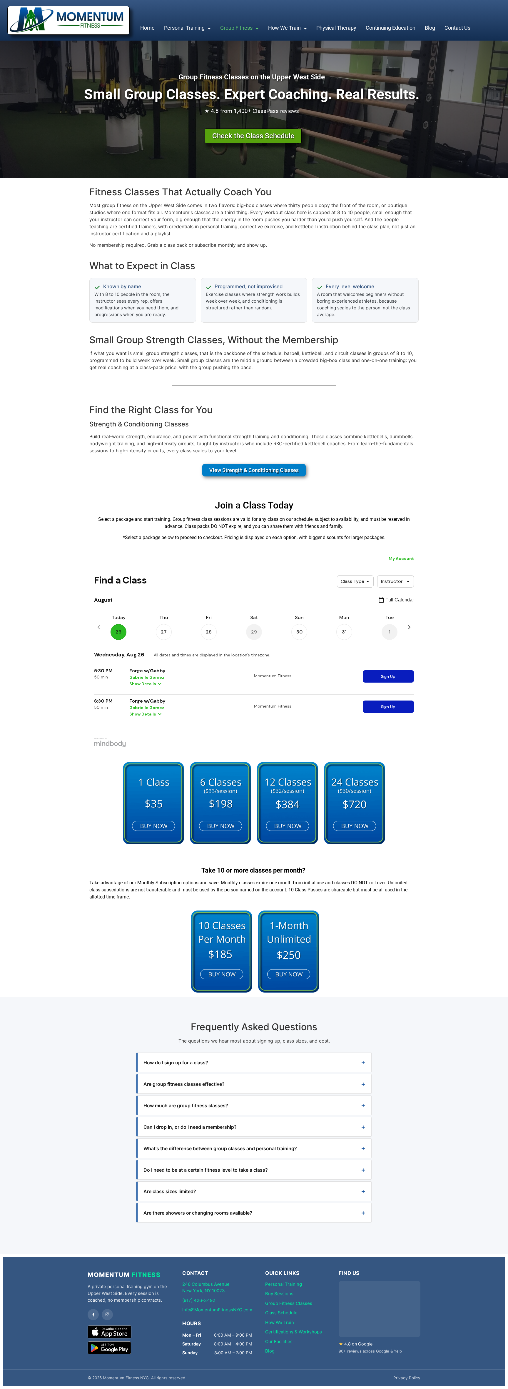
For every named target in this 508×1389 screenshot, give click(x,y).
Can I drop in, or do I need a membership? (190, 1127)
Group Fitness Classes (288, 1303)
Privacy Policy (406, 1377)
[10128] (287, 843)
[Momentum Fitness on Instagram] (107, 1314)
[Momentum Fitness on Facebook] (93, 1314)
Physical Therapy (336, 28)
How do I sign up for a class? (175, 1062)
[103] (288, 991)
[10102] (220, 843)
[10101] (153, 843)
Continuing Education (390, 28)
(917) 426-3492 (198, 1300)
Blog (430, 28)
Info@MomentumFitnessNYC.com (217, 1310)
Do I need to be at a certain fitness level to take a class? (205, 1170)
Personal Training (184, 28)
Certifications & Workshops (293, 1332)
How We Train (284, 28)
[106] (221, 991)
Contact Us (457, 28)
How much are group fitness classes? (185, 1105)
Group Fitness (236, 28)
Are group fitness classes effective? (184, 1084)
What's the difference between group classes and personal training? (220, 1148)
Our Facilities (279, 1341)
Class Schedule (281, 1312)
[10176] (354, 843)
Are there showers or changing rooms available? (197, 1213)
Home (147, 28)
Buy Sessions (279, 1293)
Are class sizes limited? (169, 1191)
